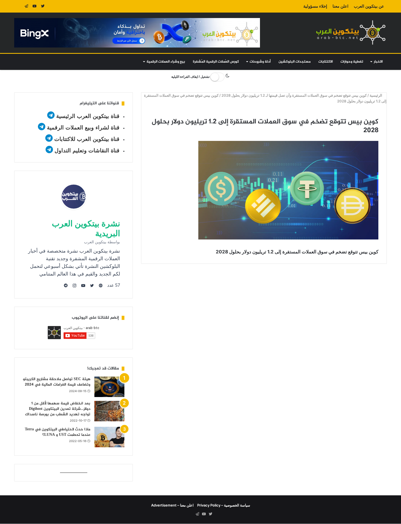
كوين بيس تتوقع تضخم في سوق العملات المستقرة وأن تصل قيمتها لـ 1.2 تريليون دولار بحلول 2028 (294, 95)
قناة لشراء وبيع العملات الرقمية (83, 128)
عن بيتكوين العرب (369, 6)
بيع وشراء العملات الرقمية (165, 62)
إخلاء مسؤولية (315, 6)
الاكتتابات (325, 62)
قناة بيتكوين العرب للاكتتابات (86, 139)
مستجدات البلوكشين (295, 62)
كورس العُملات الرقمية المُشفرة (216, 62)
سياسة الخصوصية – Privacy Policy (223, 505)
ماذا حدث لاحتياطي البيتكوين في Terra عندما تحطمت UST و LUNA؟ (57, 432)
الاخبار (378, 62)
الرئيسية (376, 95)
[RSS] (18, 6)
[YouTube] (35, 6)
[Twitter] (43, 6)
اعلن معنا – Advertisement (172, 505)
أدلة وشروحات (260, 62)
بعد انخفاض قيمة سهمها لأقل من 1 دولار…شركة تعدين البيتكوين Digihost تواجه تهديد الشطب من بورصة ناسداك (57, 408)
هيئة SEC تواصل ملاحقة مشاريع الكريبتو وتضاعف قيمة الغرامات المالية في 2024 (56, 382)
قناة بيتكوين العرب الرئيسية (87, 116)
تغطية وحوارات (351, 62)
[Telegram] (26, 6)
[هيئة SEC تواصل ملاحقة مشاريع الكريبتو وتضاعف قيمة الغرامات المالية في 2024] (109, 387)
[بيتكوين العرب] (351, 32)
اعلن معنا (340, 6)
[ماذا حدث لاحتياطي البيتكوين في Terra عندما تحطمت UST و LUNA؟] (109, 437)
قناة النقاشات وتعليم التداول (87, 150)
